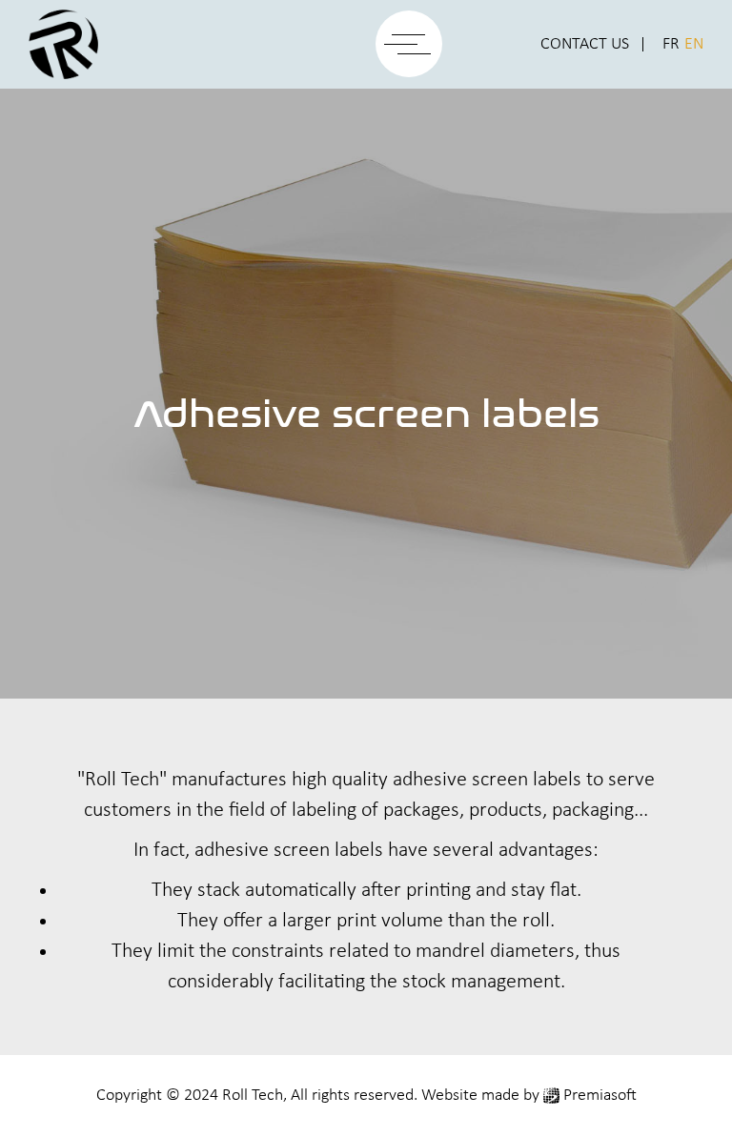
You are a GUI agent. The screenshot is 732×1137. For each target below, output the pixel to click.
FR (671, 44)
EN (693, 44)
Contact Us (584, 44)
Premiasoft (600, 1095)
